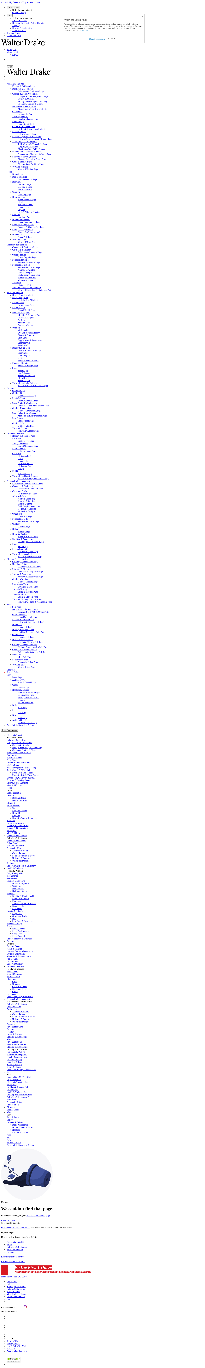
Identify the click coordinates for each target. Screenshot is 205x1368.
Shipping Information (16, 1286)
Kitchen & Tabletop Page (23, 86)
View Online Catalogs (16, 1294)
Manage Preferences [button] (97, 39)
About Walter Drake (16, 1296)
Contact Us (12, 1281)
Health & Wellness (15, 1249)
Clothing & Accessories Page (25, 561)
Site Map (11, 1348)
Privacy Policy (13, 1343)
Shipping (16, 25)
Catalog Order (13, 7)
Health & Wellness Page (23, 295)
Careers (10, 1299)
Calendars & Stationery (17, 1247)
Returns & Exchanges (22, 28)
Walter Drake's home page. (38, 1215)
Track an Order (19, 30)
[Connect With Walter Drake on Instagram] (25, 1309)
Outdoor (10, 1252)
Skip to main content (31, 2)
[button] (112, 38)
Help (9, 15)
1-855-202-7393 (19, 20)
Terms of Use (13, 1341)
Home (9, 1244)
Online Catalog (19, 12)
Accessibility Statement (11, 2)
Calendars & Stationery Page (25, 247)
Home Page (17, 174)
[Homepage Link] (23, 45)
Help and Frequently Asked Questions (29, 23)
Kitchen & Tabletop (15, 1242)
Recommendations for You (13, 1257)
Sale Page (16, 607)
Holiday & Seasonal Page (23, 436)
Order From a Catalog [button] (22, 10)
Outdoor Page (18, 390)
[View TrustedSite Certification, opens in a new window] (13, 1362)
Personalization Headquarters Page (27, 483)
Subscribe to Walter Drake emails (15, 1227)
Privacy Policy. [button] (84, 30)
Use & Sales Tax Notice (17, 1346)
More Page (17, 677)
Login (15, 54)
